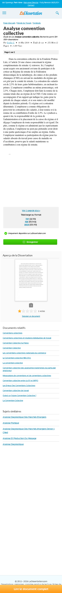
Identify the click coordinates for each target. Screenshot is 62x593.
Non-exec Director (31, 2)
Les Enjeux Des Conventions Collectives (19, 385)
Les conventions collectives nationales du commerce (24, 353)
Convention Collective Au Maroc (16, 343)
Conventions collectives (12, 333)
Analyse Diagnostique (13, 444)
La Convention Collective (13, 400)
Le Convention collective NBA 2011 (17, 358)
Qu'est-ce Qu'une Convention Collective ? (19, 395)
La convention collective (13, 363)
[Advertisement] (29, 182)
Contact (31, 5)
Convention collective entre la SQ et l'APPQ (20, 380)
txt (27, 218)
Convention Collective (12, 348)
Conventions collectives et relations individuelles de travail (27, 338)
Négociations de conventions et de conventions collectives (27, 375)
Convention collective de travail (16, 390)
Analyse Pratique (11, 422)
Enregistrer (32, 241)
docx (26, 224)
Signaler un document (31, 316)
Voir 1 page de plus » (31, 210)
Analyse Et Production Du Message (19, 438)
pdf (26, 221)
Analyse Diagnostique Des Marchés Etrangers (24, 417)
